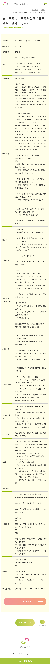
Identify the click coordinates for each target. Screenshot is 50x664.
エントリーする (25, 601)
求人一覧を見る (25, 661)
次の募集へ (42, 625)
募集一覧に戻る (25, 622)
